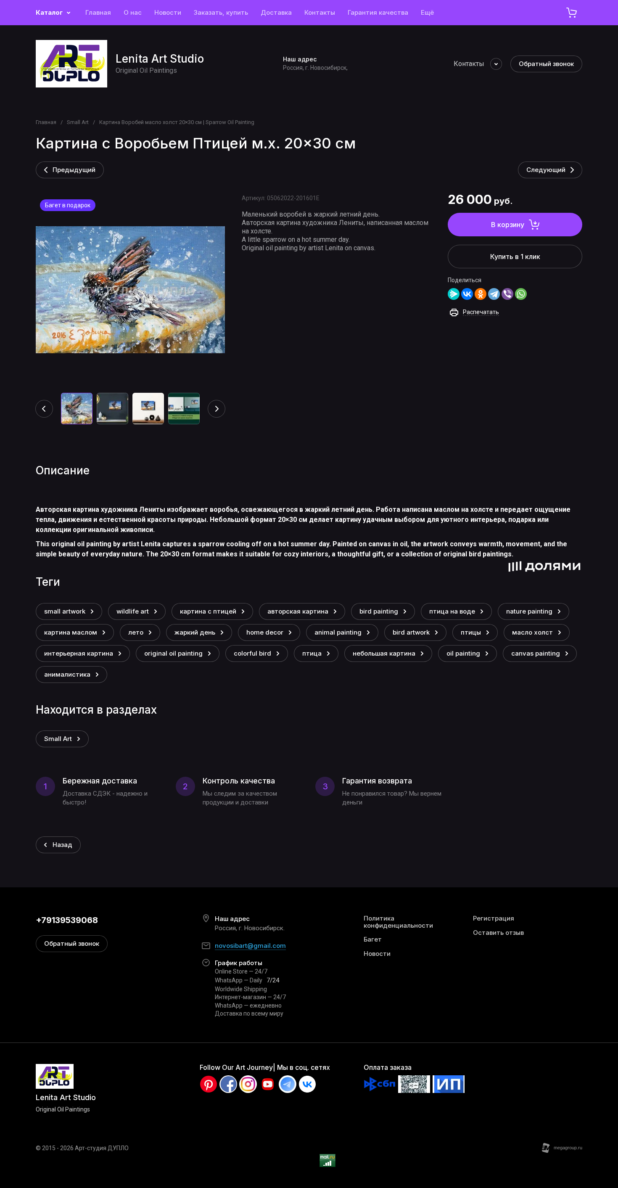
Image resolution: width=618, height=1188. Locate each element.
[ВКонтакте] (467, 294)
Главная (46, 122)
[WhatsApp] (521, 294)
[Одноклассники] (480, 294)
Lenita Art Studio (160, 58)
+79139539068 (67, 920)
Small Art (78, 122)
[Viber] (507, 294)
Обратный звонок (546, 64)
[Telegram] (494, 294)
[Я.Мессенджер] (454, 294)
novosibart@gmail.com (250, 946)
